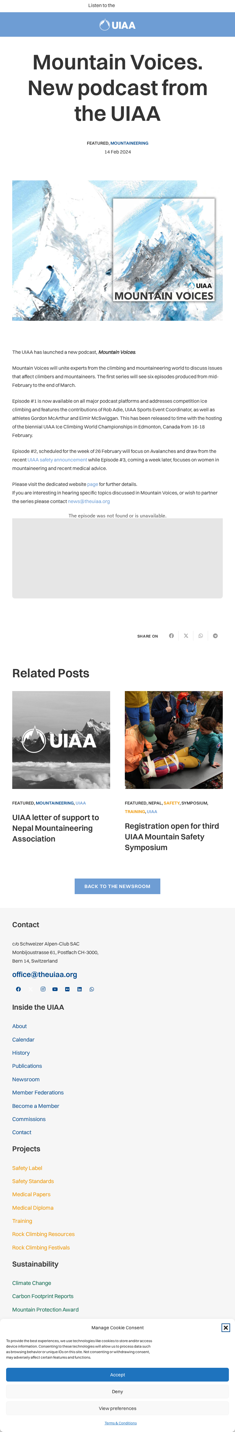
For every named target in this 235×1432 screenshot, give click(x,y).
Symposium (194, 803)
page (92, 484)
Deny (117, 1391)
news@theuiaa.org (89, 501)
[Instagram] (186, 6)
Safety (172, 803)
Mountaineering (129, 143)
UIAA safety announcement (57, 460)
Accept (117, 1375)
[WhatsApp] (225, 6)
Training (135, 811)
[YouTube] (196, 6)
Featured (98, 143)
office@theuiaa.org (44, 974)
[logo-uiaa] (117, 24)
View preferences (117, 1408)
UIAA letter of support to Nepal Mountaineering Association (55, 827)
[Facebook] (166, 6)
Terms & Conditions (121, 1423)
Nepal (155, 803)
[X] (176, 6)
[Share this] (171, 636)
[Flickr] (206, 6)
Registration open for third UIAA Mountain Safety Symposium (172, 836)
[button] (226, 1328)
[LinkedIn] (215, 6)
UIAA (81, 803)
